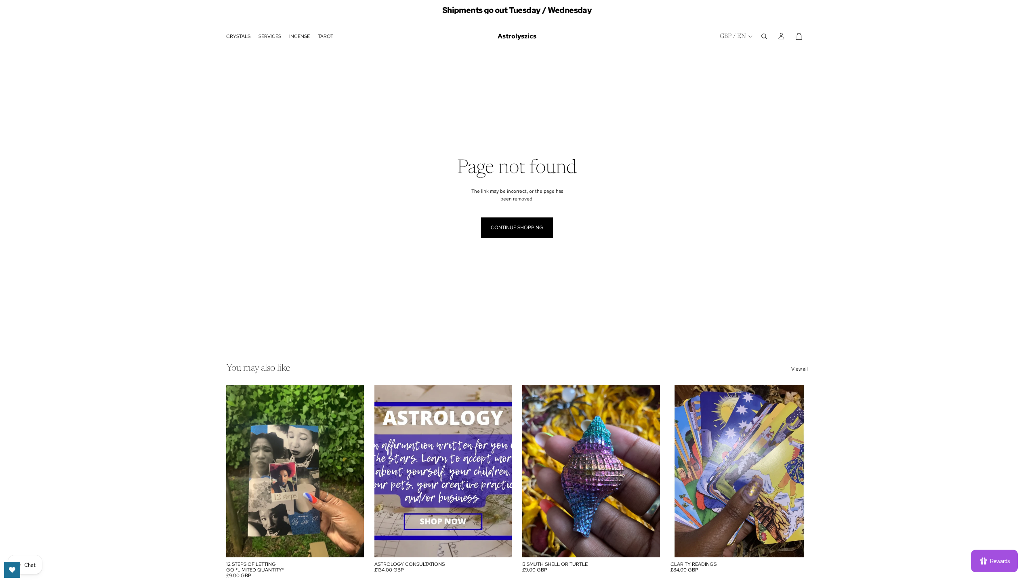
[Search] (764, 36)
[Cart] (799, 36)
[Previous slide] (238, 471)
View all (799, 369)
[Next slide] (352, 471)
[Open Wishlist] (12, 570)
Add (358, 544)
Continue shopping (517, 227)
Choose (654, 544)
